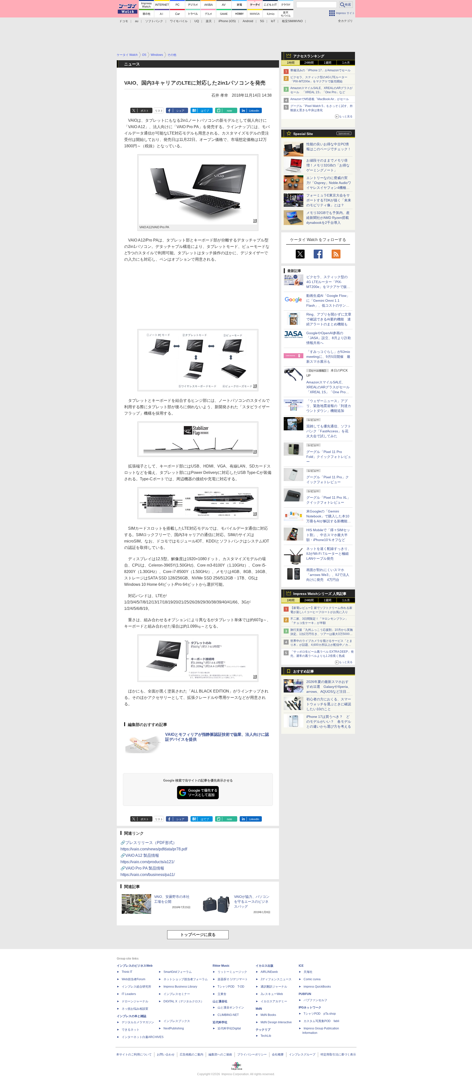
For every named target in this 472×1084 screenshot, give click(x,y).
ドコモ (123, 21)
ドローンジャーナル (135, 1001)
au (136, 21)
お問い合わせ (166, 1054)
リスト (159, 110)
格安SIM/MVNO (292, 21)
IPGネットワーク (310, 1007)
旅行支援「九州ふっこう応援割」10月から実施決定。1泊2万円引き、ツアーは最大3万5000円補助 (321, 634)
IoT (273, 21)
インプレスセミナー (176, 994)
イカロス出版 (264, 965)
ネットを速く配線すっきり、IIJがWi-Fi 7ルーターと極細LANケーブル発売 (328, 553)
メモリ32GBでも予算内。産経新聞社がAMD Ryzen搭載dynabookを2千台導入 (328, 218)
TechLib (266, 1036)
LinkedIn (254, 110)
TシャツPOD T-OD (231, 986)
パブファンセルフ (315, 1000)
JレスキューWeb (272, 994)
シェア (180, 110)
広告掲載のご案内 (191, 1054)
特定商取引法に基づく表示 (338, 1054)
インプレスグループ (302, 1054)
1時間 (291, 62)
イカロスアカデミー (274, 1001)
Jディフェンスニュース (276, 979)
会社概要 (278, 1054)
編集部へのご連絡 (220, 1054)
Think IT (127, 972)
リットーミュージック (232, 972)
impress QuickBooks (317, 986)
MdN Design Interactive (276, 1022)
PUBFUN (305, 994)
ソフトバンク (154, 21)
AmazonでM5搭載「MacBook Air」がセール (319, 99)
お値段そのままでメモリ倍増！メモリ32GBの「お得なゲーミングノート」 (328, 165)
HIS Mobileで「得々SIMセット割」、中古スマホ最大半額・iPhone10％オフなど (328, 535)
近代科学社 (220, 1022)
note (229, 110)
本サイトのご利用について (134, 1054)
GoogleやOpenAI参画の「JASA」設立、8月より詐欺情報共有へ (328, 338)
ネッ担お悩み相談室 (135, 1008)
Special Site (303, 134)
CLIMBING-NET (228, 1015)
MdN (259, 1008)
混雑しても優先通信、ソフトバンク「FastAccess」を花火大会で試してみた (328, 431)
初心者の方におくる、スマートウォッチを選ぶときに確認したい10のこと (328, 704)
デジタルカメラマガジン (138, 1022)
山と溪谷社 (220, 1001)
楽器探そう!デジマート (233, 979)
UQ (196, 21)
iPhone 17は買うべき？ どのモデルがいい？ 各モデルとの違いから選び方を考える (328, 721)
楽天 (209, 21)
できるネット (130, 1029)
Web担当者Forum (133, 979)
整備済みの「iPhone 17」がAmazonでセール (320, 70)
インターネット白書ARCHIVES (142, 1037)
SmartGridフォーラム (177, 972)
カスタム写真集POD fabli (321, 1021)
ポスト (145, 110)
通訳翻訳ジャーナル (274, 986)
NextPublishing (173, 1028)
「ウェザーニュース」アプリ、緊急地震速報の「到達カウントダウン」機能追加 (328, 406)
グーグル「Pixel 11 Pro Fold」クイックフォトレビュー (328, 457)
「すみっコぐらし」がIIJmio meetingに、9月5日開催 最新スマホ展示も (328, 356)
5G (262, 21)
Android (248, 21)
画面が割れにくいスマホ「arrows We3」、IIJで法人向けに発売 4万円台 (327, 575)
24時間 (309, 62)
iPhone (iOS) (227, 21)
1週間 (327, 62)
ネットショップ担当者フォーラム (185, 979)
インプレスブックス (176, 1021)
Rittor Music (221, 965)
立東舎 (222, 994)
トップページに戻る (198, 935)
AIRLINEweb (269, 972)
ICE (301, 965)
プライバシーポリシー (252, 1054)
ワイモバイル (179, 21)
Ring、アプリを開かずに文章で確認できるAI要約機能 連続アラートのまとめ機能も (328, 319)
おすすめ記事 (303, 671)
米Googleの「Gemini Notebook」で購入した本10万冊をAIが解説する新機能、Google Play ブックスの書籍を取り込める (328, 521)
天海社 (308, 972)
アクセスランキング (308, 56)
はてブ (205, 110)
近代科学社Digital (229, 1028)
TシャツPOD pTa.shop (320, 1013)
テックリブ (263, 1029)
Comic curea (312, 979)
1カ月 (346, 62)
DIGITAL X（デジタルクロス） (183, 1001)
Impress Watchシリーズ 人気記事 (319, 594)
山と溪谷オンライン (231, 1007)
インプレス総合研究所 (136, 986)
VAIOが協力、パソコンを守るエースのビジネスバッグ (251, 901)
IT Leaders (129, 994)
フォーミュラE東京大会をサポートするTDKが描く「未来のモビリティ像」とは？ (328, 200)
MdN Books (268, 1015)
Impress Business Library (180, 986)
